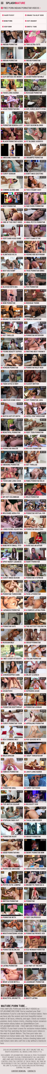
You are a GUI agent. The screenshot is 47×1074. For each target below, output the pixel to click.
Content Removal (18, 1071)
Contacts (32, 1071)
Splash (15, 3)
